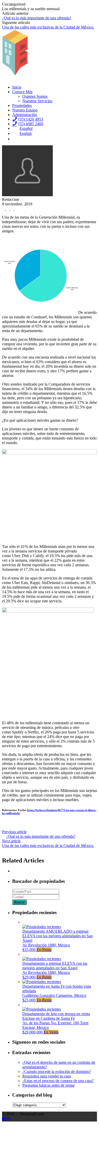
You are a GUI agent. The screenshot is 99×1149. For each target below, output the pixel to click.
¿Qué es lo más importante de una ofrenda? (36, 18)
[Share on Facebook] (4, 208)
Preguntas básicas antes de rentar (48, 1085)
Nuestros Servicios (37, 101)
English (26, 133)
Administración (24, 114)
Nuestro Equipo (25, 110)
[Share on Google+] (12, 208)
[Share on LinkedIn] (15, 208)
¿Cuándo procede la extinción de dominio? (56, 1071)
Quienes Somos (34, 96)
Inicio (16, 87)
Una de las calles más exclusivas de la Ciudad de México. (48, 27)
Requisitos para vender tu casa (46, 1076)
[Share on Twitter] (8, 208)
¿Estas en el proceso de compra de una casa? (58, 1081)
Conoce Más (22, 92)
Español (26, 128)
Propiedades (22, 105)
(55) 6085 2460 (30, 124)
